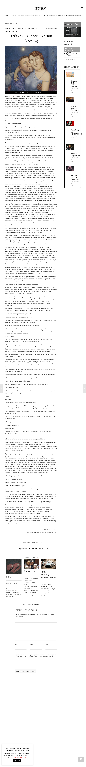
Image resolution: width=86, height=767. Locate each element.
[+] (14, 566)
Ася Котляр (10, 28)
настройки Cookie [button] (20, 757)
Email (31, 644)
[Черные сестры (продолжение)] (70, 169)
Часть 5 (37, 92)
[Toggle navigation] (82, 7)
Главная (7, 16)
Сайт (46, 644)
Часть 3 (23, 92)
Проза (14, 16)
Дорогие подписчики (75, 155)
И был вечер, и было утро (75, 108)
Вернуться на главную (12, 23)
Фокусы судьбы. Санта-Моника (74, 84)
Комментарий (19, 621)
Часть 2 (16, 92)
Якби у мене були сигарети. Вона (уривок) (72, 27)
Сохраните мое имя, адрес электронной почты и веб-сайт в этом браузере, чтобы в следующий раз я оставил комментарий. (36, 655)
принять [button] (17, 761)
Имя (16, 644)
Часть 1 (9, 92)
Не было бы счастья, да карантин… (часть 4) (48, 575)
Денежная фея (29, 571)
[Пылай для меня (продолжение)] (70, 123)
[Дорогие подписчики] (70, 147)
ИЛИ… (8, 577)
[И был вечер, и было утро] (70, 100)
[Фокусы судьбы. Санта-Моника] (70, 74)
